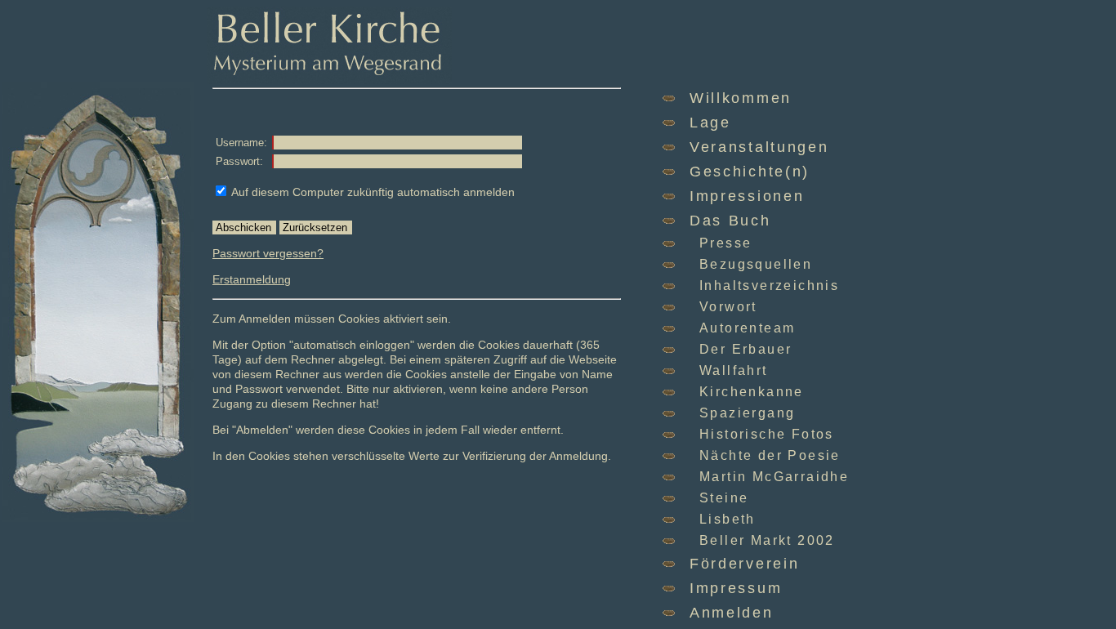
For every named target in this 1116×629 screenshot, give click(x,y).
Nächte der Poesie (770, 455)
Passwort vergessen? (268, 253)
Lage (710, 122)
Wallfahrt (733, 370)
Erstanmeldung (251, 279)
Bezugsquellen (755, 264)
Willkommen (741, 98)
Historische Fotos (766, 434)
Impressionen (747, 196)
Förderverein (744, 563)
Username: (241, 142)
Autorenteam (747, 328)
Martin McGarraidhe (774, 477)
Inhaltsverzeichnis (769, 285)
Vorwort (728, 307)
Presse (725, 243)
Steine (723, 498)
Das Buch (730, 220)
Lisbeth (727, 519)
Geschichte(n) (750, 171)
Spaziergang (747, 413)
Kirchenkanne (751, 392)
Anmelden (732, 612)
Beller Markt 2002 (767, 540)
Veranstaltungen (759, 147)
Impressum (736, 588)
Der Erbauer (745, 349)
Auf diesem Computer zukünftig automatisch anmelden (373, 192)
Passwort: (239, 161)
